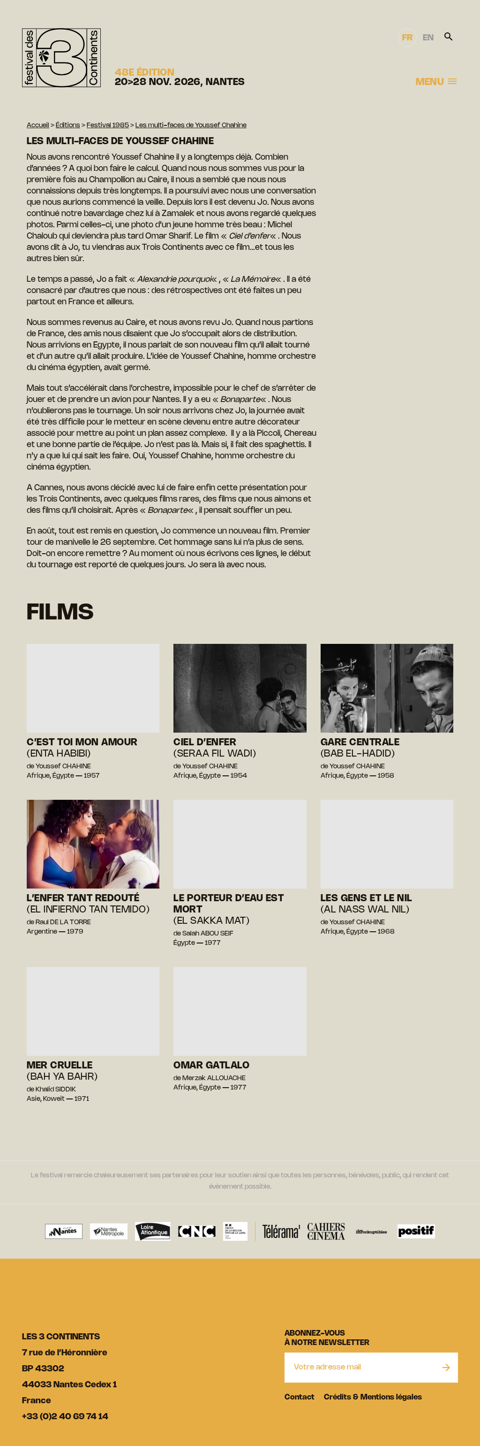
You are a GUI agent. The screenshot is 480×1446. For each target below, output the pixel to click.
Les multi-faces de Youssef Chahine (191, 126)
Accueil (38, 126)
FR (407, 38)
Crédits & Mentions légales (373, 1397)
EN (428, 38)
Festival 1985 (108, 126)
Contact (300, 1397)
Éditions (68, 126)
